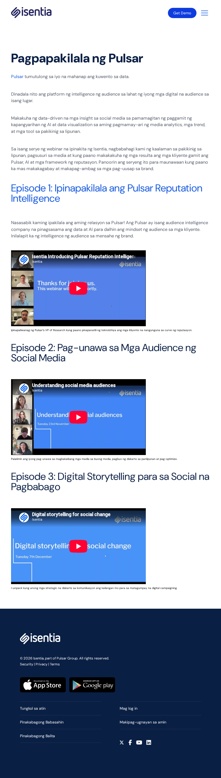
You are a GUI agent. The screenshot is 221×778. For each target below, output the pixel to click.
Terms (55, 664)
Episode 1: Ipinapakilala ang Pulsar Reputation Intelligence (106, 193)
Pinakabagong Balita (37, 735)
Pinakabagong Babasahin (42, 722)
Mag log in (128, 708)
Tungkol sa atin (33, 708)
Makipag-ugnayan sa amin (143, 722)
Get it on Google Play (92, 684)
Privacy (41, 664)
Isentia (31, 12)
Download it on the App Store (43, 684)
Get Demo (182, 13)
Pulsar (17, 76)
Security (26, 664)
